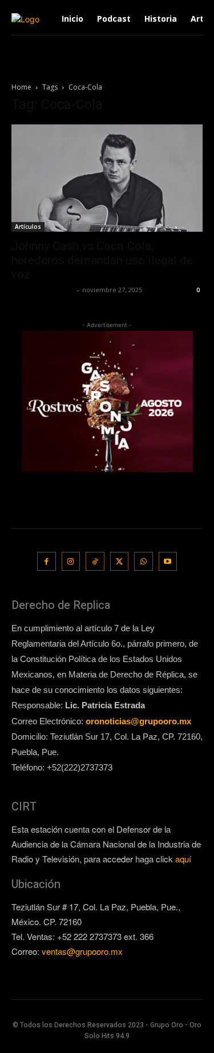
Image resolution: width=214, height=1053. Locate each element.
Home (21, 87)
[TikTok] (95, 561)
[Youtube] (168, 561)
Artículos (28, 227)
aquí (183, 859)
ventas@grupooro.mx (82, 951)
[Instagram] (71, 561)
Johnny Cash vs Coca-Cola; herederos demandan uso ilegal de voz (102, 260)
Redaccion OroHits (42, 289)
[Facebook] (46, 561)
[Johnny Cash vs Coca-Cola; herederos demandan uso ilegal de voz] (107, 178)
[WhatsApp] (143, 561)
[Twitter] (119, 561)
